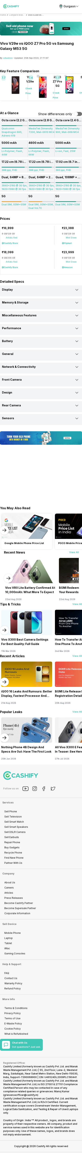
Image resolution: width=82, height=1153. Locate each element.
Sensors (8, 418)
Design (7, 392)
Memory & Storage (15, 302)
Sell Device (9, 924)
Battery (7, 341)
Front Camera (12, 379)
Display (7, 289)
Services (8, 802)
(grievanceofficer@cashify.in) (20, 1094)
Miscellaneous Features (19, 315)
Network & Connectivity (19, 366)
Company (8, 873)
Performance (11, 328)
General (7, 354)
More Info (8, 999)
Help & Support (11, 964)
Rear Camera (11, 405)
